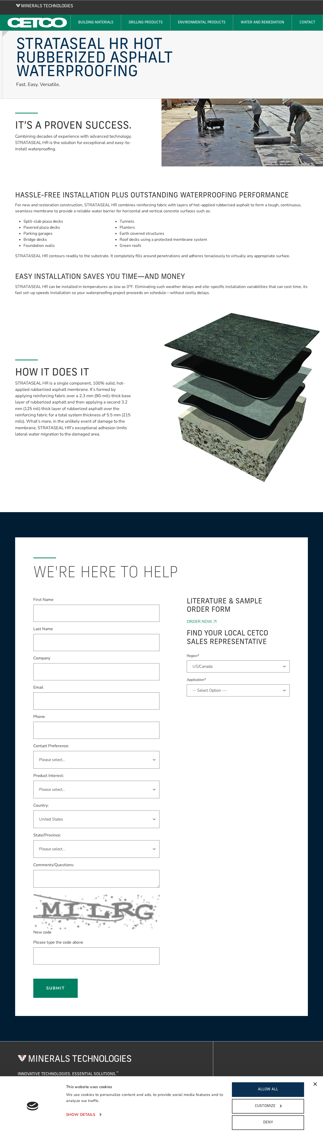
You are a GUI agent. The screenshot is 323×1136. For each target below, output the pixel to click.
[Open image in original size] (44, 5)
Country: (41, 805)
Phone (39, 716)
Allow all (268, 1089)
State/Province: (47, 835)
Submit (55, 988)
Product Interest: (48, 775)
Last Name (43, 629)
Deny (268, 1122)
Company (41, 658)
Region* (193, 655)
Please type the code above (58, 942)
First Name (43, 599)
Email (38, 687)
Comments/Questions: (53, 865)
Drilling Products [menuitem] (146, 22)
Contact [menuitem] (307, 22)
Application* (196, 679)
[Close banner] (315, 1084)
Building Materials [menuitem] (95, 22)
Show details (80, 1114)
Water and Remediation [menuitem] (262, 22)
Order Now (199, 621)
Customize (265, 1106)
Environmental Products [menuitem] (201, 22)
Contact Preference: (51, 746)
